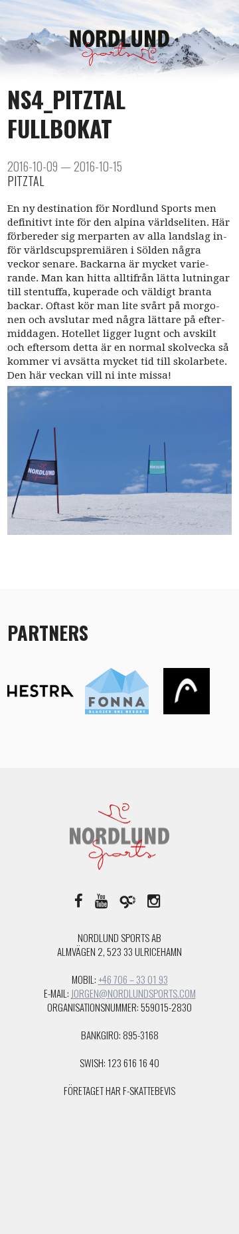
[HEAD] (186, 690)
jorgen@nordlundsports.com (133, 993)
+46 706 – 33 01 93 (133, 979)
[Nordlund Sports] (119, 47)
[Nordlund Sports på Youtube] (101, 899)
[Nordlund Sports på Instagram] (153, 899)
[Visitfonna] (117, 690)
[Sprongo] (127, 899)
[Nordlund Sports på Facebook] (78, 899)
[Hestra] (40, 690)
